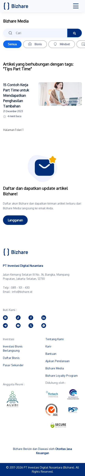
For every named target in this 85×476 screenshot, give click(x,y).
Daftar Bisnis (11, 358)
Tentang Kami (54, 339)
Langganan (15, 220)
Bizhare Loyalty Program (61, 375)
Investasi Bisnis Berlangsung (13, 348)
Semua (12, 44)
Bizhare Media (54, 368)
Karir (48, 346)
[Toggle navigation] (76, 6)
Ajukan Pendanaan (57, 361)
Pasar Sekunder (13, 365)
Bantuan (50, 353)
